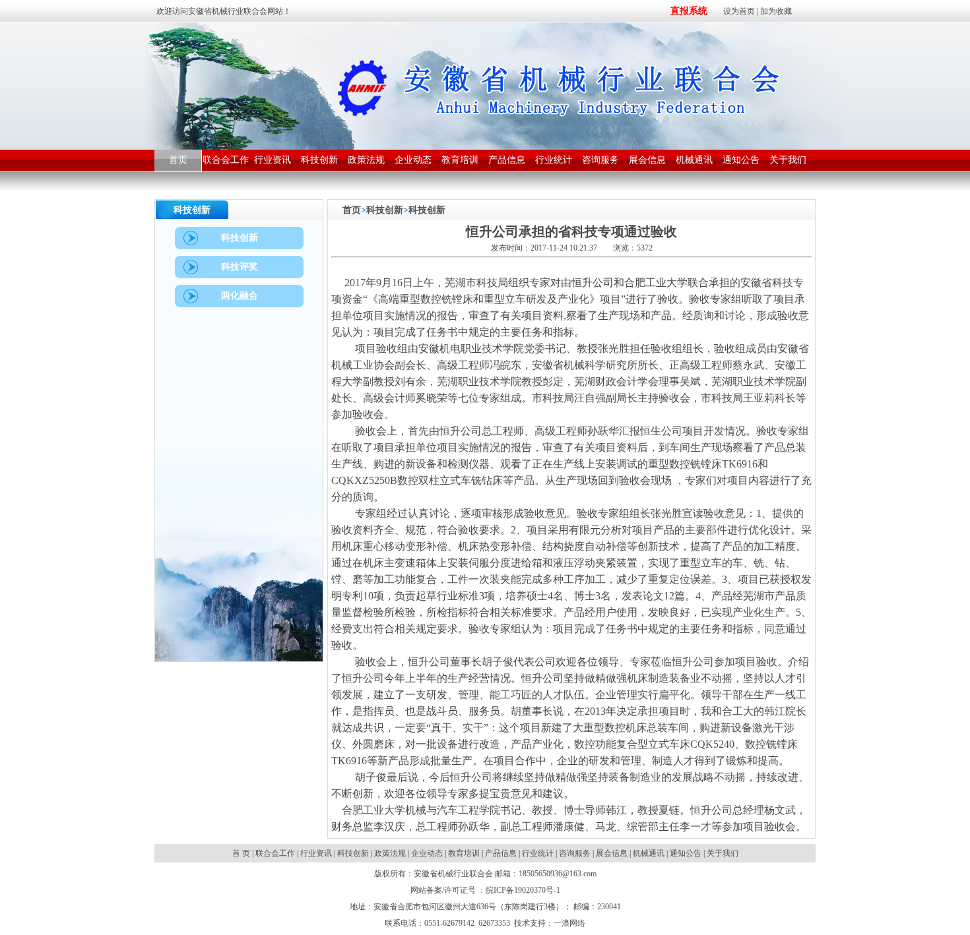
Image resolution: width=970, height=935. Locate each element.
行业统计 (538, 853)
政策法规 (390, 853)
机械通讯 (648, 853)
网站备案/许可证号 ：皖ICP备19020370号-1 (485, 890)
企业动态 (427, 853)
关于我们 (722, 853)
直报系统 (688, 11)
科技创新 (384, 210)
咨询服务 (575, 853)
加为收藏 (776, 11)
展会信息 (612, 853)
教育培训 (464, 853)
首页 (351, 210)
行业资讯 (316, 853)
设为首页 (739, 11)
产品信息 (501, 853)
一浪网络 (569, 923)
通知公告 (685, 853)
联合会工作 (275, 853)
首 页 (242, 853)
